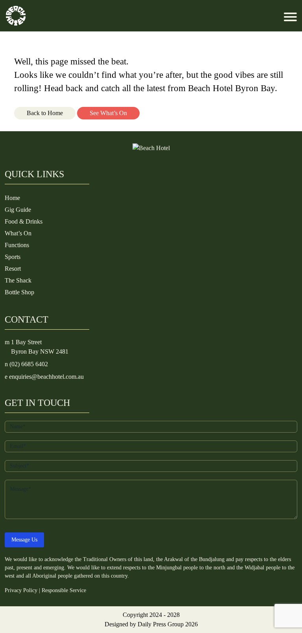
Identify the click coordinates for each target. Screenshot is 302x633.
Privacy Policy (21, 590)
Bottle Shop (19, 292)
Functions (17, 245)
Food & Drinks (23, 221)
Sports (12, 256)
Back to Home (45, 113)
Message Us (24, 540)
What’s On (18, 233)
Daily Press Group (161, 624)
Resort (13, 268)
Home (12, 197)
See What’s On (108, 113)
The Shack (18, 280)
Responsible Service (64, 590)
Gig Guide (18, 209)
